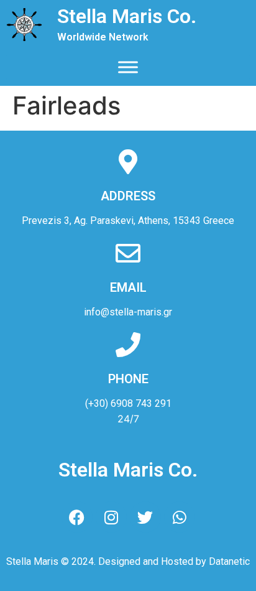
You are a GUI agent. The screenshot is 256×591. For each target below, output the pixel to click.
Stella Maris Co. (126, 16)
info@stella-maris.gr (128, 312)
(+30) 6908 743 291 (128, 403)
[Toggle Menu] (128, 67)
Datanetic (229, 561)
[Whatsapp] (179, 517)
